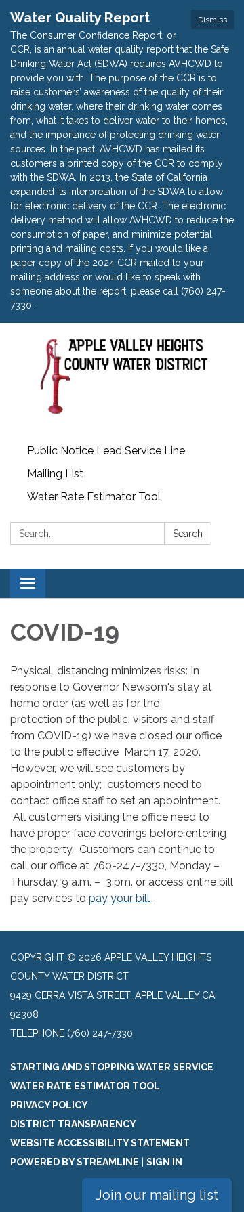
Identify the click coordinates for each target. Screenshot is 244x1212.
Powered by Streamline (74, 1161)
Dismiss (212, 19)
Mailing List (55, 473)
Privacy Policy (49, 1105)
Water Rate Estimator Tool (94, 496)
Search (188, 533)
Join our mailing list (157, 1195)
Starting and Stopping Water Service (112, 1067)
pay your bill (120, 898)
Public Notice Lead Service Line (106, 450)
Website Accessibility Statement (100, 1143)
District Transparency (73, 1124)
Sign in (164, 1161)
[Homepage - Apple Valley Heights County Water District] (122, 381)
